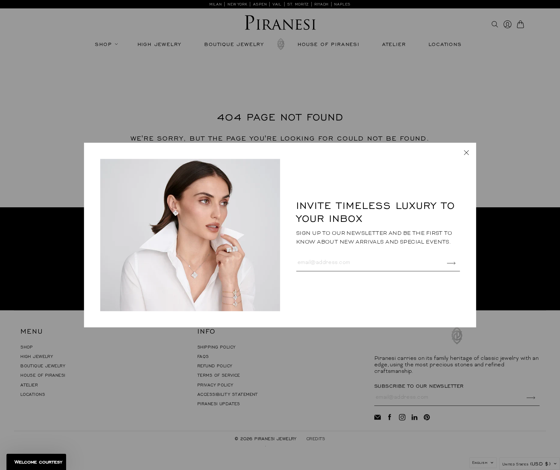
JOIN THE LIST (345, 271)
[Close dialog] (436, 149)
